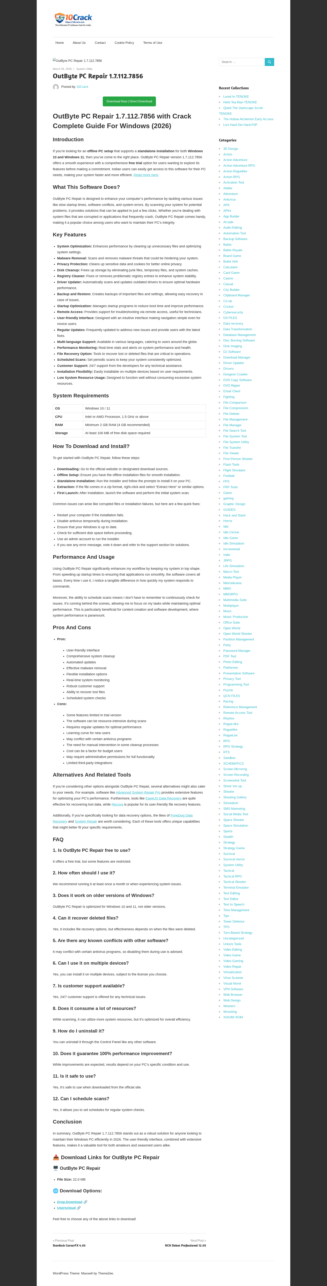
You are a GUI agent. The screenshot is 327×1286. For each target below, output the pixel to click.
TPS (226, 927)
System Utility (84, 68)
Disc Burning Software (239, 340)
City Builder (231, 290)
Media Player (232, 577)
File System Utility (236, 442)
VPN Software (233, 989)
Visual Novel (232, 983)
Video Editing (232, 949)
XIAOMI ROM (233, 1017)
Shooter (228, 791)
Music (227, 611)
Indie (226, 555)
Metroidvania (232, 583)
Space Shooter (233, 820)
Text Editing (231, 893)
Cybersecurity (233, 312)
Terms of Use (152, 43)
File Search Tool (234, 430)
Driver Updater (233, 363)
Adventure (230, 194)
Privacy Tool (232, 679)
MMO (227, 588)
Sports (228, 831)
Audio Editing (232, 227)
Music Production (235, 617)
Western (229, 1006)
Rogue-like (230, 724)
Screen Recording (236, 775)
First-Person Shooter (238, 459)
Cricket (228, 306)
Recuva (117, 804)
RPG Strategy (233, 746)
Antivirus (229, 199)
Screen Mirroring (235, 769)
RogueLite (230, 735)
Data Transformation (237, 329)
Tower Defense (233, 921)
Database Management (239, 335)
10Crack (82, 87)
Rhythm (228, 718)
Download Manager (236, 357)
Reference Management (240, 707)
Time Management (236, 910)
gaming (228, 498)
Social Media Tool (235, 814)
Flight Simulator (234, 470)
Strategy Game (234, 848)
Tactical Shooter (234, 882)
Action (227, 154)
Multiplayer (231, 605)
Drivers (228, 368)
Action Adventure (235, 160)
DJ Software (232, 352)
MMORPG (230, 594)
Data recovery (233, 323)
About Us (79, 43)
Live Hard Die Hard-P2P (240, 125)
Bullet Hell (230, 261)
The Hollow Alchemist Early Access (248, 119)
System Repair (86, 821)
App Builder (231, 216)
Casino (228, 278)
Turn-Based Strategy (237, 932)
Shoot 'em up (232, 786)
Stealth (228, 837)
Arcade (228, 222)
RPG (226, 741)
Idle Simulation (233, 543)
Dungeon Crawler (235, 374)
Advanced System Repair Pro (138, 792)
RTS (226, 752)
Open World (231, 628)
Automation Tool (234, 233)
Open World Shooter (237, 634)
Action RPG (231, 177)
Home (59, 43)
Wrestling (230, 1012)
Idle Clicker (231, 532)
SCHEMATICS (233, 763)
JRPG (227, 560)
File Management (235, 419)
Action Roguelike (235, 171)
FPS (226, 481)
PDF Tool (229, 656)
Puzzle (228, 690)
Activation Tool (233, 182)
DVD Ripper (231, 385)
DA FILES (230, 318)
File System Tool (235, 436)
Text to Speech (233, 904)
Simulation (230, 803)
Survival (229, 854)
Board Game (232, 256)
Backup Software (235, 239)
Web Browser (232, 994)
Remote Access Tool (237, 713)
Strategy (229, 842)
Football (228, 476)
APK (226, 205)
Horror (227, 521)
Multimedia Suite (235, 600)
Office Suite (231, 622)
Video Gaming (233, 961)
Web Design (232, 1000)
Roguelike (230, 729)
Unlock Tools (232, 944)
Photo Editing (232, 662)
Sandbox (229, 758)
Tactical (228, 871)
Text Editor (230, 899)
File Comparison (234, 402)
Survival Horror (234, 859)
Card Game (231, 273)
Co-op (227, 301)
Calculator (230, 267)
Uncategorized (233, 938)
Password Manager (237, 651)
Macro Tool (231, 572)
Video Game (232, 955)
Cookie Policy (124, 43)
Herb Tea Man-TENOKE (240, 102)
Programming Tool (236, 684)
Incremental (231, 549)
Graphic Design (234, 504)
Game (227, 493)
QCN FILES (231, 696)
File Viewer (231, 453)
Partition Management (238, 639)
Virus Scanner (233, 978)
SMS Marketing (234, 809)
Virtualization (232, 972)
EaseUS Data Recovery (163, 798)
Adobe (227, 188)
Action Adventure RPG (239, 165)
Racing (228, 701)
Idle (225, 526)
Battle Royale (232, 250)
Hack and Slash (234, 515)
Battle (227, 244)
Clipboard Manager (236, 295)
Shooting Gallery (235, 797)
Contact (100, 43)
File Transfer (232, 448)
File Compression (235, 408)
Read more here (146, 175)
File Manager (232, 425)
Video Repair (232, 966)
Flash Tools (231, 464)
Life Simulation (233, 566)
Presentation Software (239, 673)
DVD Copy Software (237, 380)
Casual (228, 284)
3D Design (230, 149)
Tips (226, 916)
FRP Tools (230, 487)
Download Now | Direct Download (129, 101)
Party (227, 645)
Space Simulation (235, 825)
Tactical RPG (232, 876)
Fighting (228, 397)
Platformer (230, 667)
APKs (227, 211)
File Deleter (231, 414)
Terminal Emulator (236, 887)
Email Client (231, 391)
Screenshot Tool (234, 780)
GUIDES (229, 510)
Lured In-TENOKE (236, 96)
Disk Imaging (232, 346)
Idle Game (230, 538)
